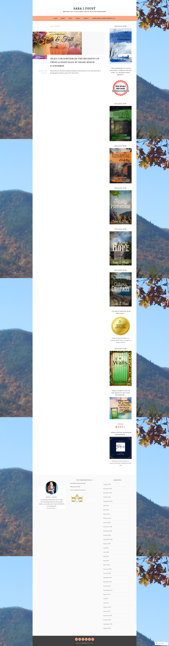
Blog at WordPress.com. (84, 643)
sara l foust (84, 8)
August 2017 (106, 594)
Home (55, 18)
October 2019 (107, 497)
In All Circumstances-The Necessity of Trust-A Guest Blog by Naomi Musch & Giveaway (74, 62)
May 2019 (106, 505)
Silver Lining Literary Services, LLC (103, 18)
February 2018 (107, 569)
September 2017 (107, 590)
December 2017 (107, 577)
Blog (70, 18)
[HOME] (76, 639)
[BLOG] (83, 639)
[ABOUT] (79, 639)
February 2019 (107, 518)
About (63, 18)
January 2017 (106, 611)
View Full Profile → (51, 508)
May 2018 (106, 556)
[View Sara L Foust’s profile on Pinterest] (122, 427)
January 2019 (107, 522)
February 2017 (107, 607)
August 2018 (106, 543)
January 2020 (107, 484)
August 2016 (106, 628)
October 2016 (107, 620)
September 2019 (107, 501)
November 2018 (107, 531)
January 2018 (107, 573)
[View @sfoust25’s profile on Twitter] (118, 427)
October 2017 (107, 586)
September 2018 (107, 539)
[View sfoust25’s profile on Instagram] (120, 427)
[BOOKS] (86, 639)
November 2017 (107, 581)
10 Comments (44, 72)
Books (78, 18)
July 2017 (105, 598)
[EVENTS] (89, 639)
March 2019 (106, 514)
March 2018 (106, 565)
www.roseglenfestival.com (78, 490)
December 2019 (107, 488)
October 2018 (107, 535)
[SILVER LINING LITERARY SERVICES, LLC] (92, 639)
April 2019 (106, 509)
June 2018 (106, 552)
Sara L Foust (51, 497)
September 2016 (107, 624)
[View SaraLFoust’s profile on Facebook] (116, 427)
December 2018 (107, 526)
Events (86, 18)
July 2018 (105, 548)
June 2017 (106, 603)
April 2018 (106, 560)
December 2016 (107, 615)
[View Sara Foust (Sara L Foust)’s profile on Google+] (124, 427)
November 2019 (107, 493)
